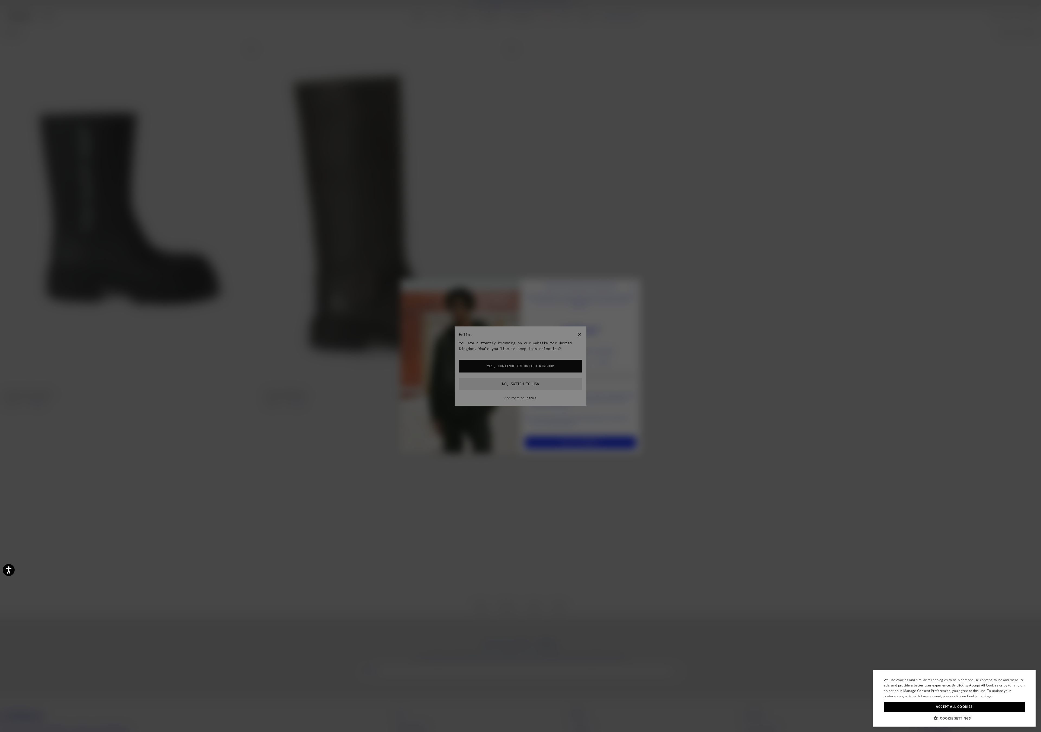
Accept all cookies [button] (954, 706)
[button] (954, 718)
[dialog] (954, 698)
